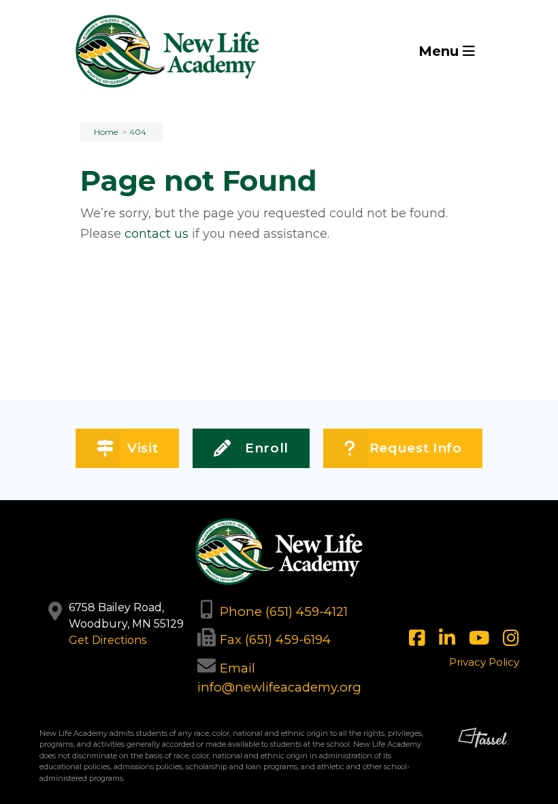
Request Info (416, 448)
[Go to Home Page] (167, 51)
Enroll (267, 448)
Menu (441, 51)
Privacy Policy (484, 661)
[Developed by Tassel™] (483, 761)
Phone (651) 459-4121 (284, 611)
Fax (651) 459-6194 (275, 639)
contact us (156, 233)
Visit (142, 448)
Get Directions (107, 640)
